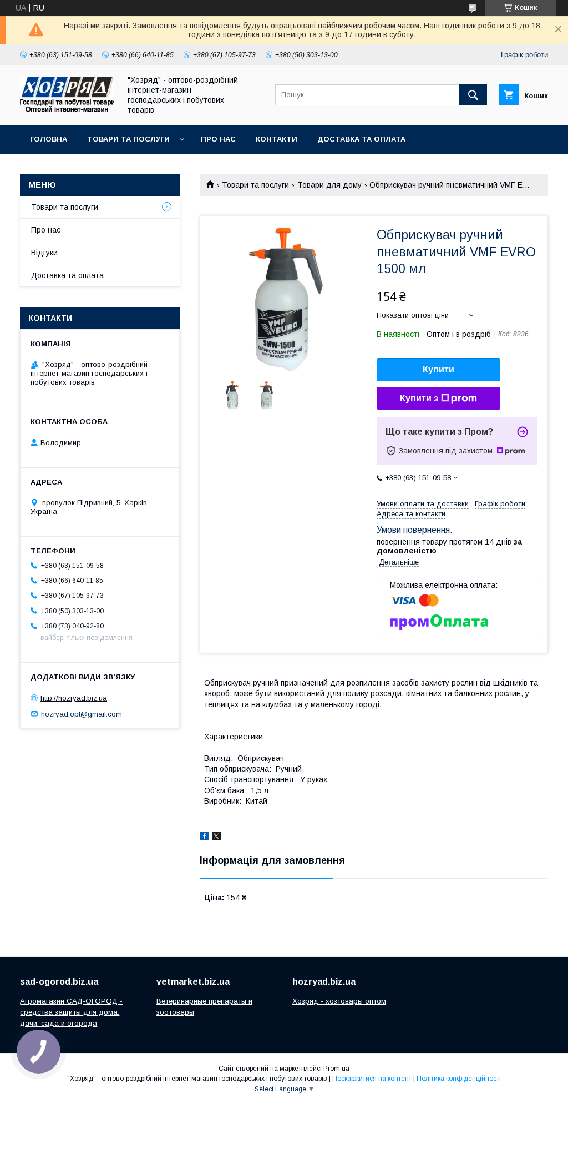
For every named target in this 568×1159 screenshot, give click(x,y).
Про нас (218, 139)
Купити (438, 369)
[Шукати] (473, 94)
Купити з (419, 398)
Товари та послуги (128, 139)
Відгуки (44, 252)
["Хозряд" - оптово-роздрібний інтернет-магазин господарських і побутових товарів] (67, 109)
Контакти (276, 139)
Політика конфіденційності (459, 1078)
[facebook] (204, 837)
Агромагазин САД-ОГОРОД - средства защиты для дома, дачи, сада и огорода (71, 1012)
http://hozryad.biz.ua (73, 698)
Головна (48, 139)
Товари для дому (329, 184)
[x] (216, 837)
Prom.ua (336, 1068)
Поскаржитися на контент (372, 1078)
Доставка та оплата (361, 139)
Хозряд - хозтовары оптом (339, 1001)
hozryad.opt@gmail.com (81, 713)
